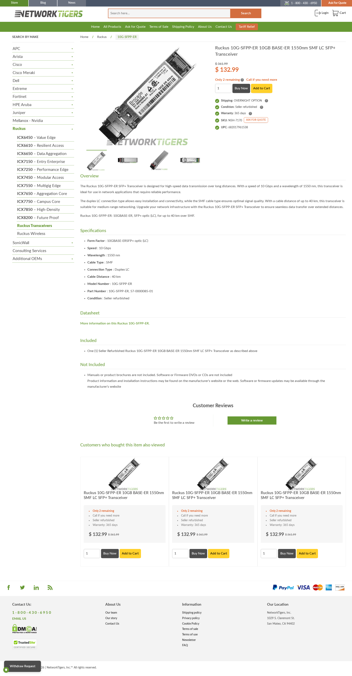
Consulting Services (29, 251)
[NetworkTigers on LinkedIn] (36, 589)
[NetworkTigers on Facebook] (8, 589)
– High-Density (38, 210)
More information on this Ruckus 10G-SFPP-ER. (115, 323)
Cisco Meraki (24, 73)
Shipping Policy (183, 26)
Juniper (19, 113)
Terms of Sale (158, 26)
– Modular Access (40, 178)
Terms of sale (190, 629)
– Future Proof (38, 218)
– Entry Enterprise (41, 162)
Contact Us (224, 26)
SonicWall (21, 243)
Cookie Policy (190, 623)
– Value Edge (36, 138)
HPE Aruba (22, 105)
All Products (112, 26)
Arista (18, 57)
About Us (205, 26)
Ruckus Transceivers (34, 226)
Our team (111, 612)
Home (95, 26)
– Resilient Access (40, 146)
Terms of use (190, 634)
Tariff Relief (247, 26)
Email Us (19, 618)
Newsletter (189, 640)
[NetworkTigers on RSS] (50, 589)
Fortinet (19, 97)
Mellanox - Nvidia (28, 121)
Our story (111, 618)
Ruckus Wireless (31, 234)
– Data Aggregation (42, 154)
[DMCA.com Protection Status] (24, 628)
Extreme (20, 89)
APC (16, 49)
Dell (16, 81)
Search (246, 13)
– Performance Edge (42, 170)
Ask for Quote (135, 26)
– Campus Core (38, 202)
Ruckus (19, 129)
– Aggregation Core (42, 194)
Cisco (17, 65)
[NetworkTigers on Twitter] (22, 589)
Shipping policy (191, 612)
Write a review (252, 420)
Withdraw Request (22, 666)
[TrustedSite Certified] (24, 644)
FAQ (185, 645)
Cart (342, 12)
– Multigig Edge (39, 186)
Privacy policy (191, 618)
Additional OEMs (27, 259)
